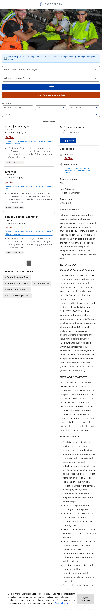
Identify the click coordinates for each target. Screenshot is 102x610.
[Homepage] (51, 4)
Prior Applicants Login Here (51, 95)
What (7, 69)
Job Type (8, 114)
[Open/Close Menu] (98, 4)
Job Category (76, 107)
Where (7, 78)
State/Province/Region (14, 107)
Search (51, 86)
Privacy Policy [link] (62, 603)
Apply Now (68, 140)
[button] (17, 126)
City (39, 107)
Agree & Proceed (86, 599)
